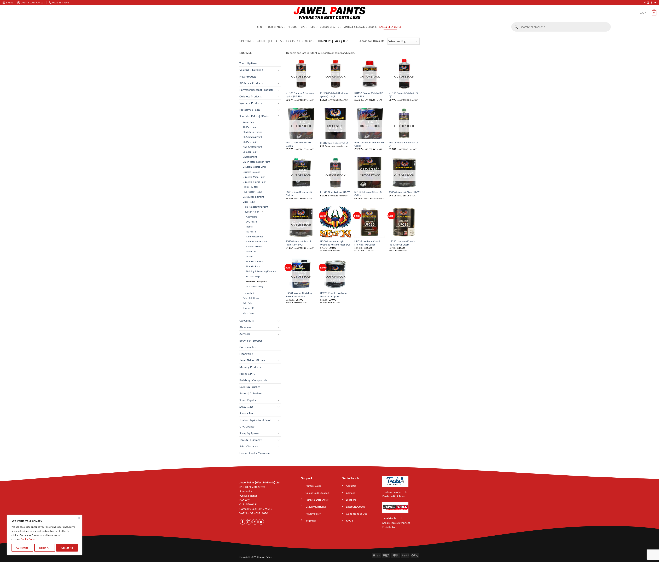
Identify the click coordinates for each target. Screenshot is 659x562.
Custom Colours (251, 171)
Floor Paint (246, 353)
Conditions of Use (356, 513)
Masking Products (250, 366)
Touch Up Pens (248, 63)
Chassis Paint (250, 156)
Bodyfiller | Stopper (250, 340)
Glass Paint (249, 201)
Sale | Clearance (248, 446)
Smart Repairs (247, 400)
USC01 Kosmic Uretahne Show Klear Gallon (299, 295)
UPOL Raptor (247, 426)
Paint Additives (251, 298)
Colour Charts (329, 27)
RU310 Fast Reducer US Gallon (298, 144)
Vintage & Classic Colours (360, 27)
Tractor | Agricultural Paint (255, 420)
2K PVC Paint (250, 141)
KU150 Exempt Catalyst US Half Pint (368, 95)
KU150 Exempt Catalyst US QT (403, 95)
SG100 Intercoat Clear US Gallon (367, 193)
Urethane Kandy (254, 286)
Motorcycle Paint (249, 109)
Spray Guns (246, 406)
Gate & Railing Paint (253, 196)
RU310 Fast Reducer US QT (334, 142)
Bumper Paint (250, 151)
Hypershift (248, 293)
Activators (251, 216)
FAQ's (349, 520)
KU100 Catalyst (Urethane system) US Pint (300, 95)
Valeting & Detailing (251, 69)
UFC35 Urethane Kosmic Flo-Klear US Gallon (367, 243)
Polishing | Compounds (253, 380)
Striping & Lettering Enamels (261, 271)
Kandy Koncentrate (256, 241)
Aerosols (244, 333)
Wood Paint (249, 121)
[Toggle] (278, 70)
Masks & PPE (247, 373)
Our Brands (275, 27)
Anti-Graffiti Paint (252, 146)
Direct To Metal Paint (254, 176)
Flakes (249, 226)
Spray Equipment (249, 433)
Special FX (248, 308)
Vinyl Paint (249, 313)
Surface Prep (253, 276)
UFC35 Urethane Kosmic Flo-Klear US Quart (402, 243)
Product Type (296, 27)
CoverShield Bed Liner (254, 166)
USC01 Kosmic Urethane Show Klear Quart (333, 295)
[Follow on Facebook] (645, 3)
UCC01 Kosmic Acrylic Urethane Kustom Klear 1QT (335, 243)
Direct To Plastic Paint (254, 181)
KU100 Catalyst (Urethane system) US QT (334, 95)
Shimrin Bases (253, 266)
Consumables (247, 347)
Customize (22, 547)
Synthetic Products (250, 102)
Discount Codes (355, 506)
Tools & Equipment (250, 439)
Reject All (44, 547)
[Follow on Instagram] (648, 3)
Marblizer (251, 251)
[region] (44, 535)
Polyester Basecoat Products (256, 89)
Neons (249, 256)
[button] (643, 12)
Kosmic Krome (254, 246)
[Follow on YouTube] (655, 3)
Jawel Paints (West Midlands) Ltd (259, 482)
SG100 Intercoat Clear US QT (404, 192)
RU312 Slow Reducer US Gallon (299, 193)
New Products (247, 76)
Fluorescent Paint (252, 191)
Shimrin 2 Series (254, 261)
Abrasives (245, 327)
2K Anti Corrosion (252, 131)
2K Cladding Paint (252, 136)
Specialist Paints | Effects (260, 41)
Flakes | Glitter (250, 186)
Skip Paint (248, 303)
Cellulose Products (250, 96)
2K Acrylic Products (251, 83)
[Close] (79, 518)
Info (312, 27)
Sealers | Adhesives (250, 393)
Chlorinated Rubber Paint (256, 161)
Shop (260, 27)
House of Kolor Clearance (254, 453)
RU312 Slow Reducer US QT (335, 192)
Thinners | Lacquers (256, 281)
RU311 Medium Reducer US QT (403, 144)
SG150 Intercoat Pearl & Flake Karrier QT (298, 243)
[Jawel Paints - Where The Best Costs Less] (329, 13)
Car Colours (246, 320)
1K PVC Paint (250, 126)
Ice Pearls (251, 231)
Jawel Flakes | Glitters (252, 360)
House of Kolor (299, 41)
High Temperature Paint (255, 206)
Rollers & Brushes (249, 386)
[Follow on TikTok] (651, 3)
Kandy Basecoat (254, 236)
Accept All (67, 547)
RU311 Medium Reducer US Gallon (369, 144)
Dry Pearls (251, 221)
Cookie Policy (28, 539)
